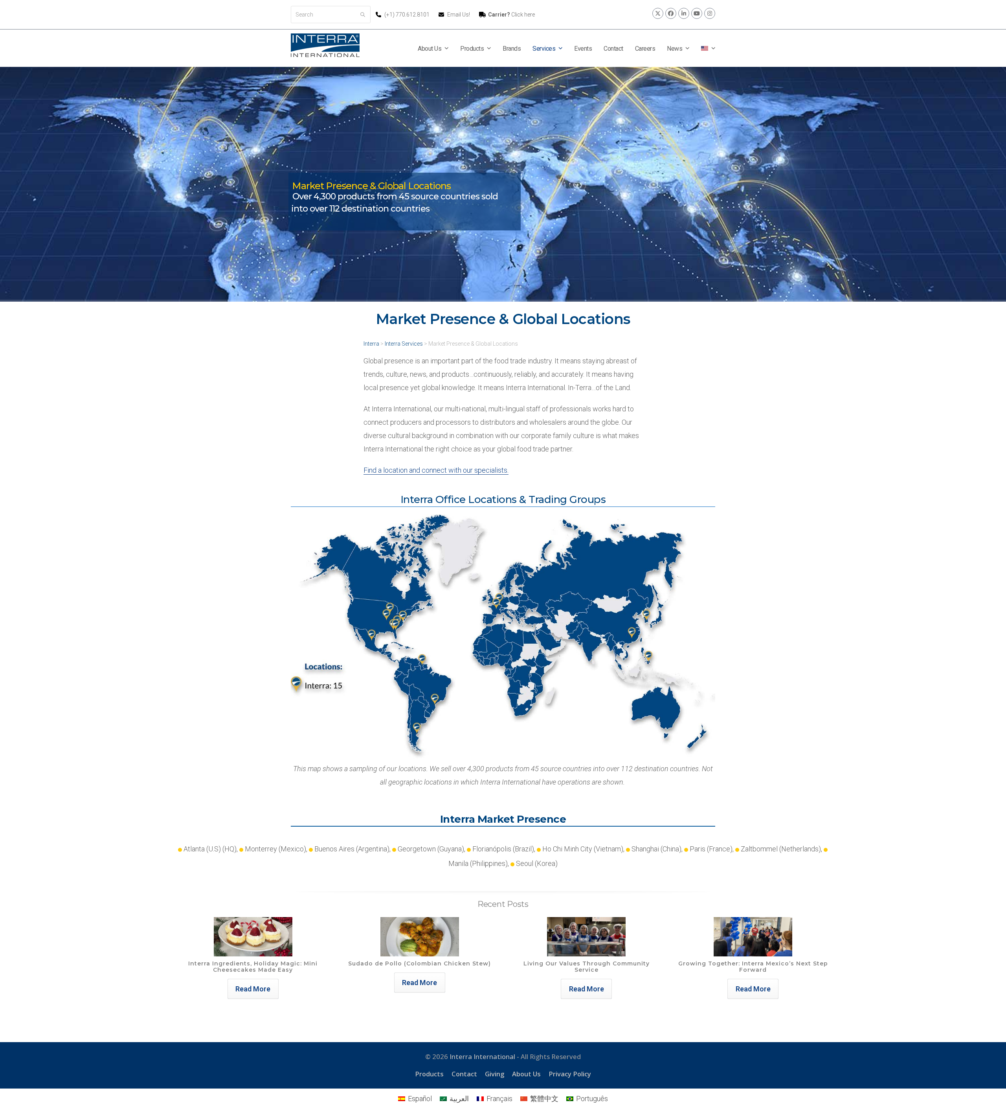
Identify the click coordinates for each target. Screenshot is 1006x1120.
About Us (526, 1073)
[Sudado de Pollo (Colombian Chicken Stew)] (419, 936)
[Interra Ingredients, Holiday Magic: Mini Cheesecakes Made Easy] (253, 936)
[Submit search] (362, 14)
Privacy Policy (570, 1073)
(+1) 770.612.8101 (407, 14)
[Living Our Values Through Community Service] (586, 936)
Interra (371, 344)
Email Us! (458, 14)
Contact (464, 1073)
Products (429, 1073)
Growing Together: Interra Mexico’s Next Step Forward (753, 966)
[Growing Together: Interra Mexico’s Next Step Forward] (753, 936)
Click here (511, 14)
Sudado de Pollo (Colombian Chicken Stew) (419, 963)
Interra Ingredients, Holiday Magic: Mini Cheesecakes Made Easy (253, 966)
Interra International (482, 1056)
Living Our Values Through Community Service (586, 966)
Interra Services (404, 344)
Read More (252, 989)
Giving (494, 1073)
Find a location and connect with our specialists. (436, 470)
